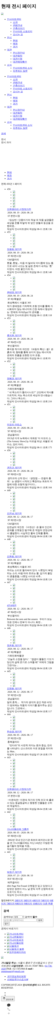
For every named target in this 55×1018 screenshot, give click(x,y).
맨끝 (50, 903)
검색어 (31, 917)
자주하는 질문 (20, 71)
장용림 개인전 (14, 249)
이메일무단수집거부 (17, 979)
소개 (15, 22)
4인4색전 (11, 605)
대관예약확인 (20, 62)
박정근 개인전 (14, 872)
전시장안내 (19, 52)
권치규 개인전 (14, 467)
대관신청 (17, 59)
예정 (15, 43)
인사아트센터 (14, 19)
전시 (9, 37)
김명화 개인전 (14, 688)
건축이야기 (19, 28)
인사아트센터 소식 (22, 68)
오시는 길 (18, 34)
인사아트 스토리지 (22, 31)
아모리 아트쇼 (14, 424)
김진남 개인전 (14, 513)
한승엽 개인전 (14, 731)
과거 (15, 46)
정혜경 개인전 (14, 378)
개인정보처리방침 (16, 976)
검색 (3, 133)
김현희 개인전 (14, 556)
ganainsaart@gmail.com (12, 971)
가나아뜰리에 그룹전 (18, 829)
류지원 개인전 (14, 335)
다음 (45, 903)
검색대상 (8, 917)
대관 (9, 49)
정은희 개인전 (14, 645)
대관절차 (17, 56)
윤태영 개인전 (14, 292)
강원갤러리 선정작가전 (19, 209)
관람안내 (17, 25)
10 (37, 903)
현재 (15, 40)
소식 (9, 65)
